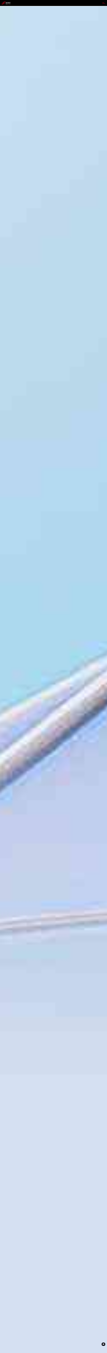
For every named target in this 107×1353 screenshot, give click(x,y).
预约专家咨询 (7, 699)
